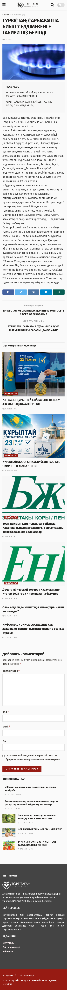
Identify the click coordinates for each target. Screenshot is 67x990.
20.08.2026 (8, 409)
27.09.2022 (23, 834)
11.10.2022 (23, 823)
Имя (5, 711)
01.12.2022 (10, 809)
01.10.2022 (10, 795)
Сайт (5, 741)
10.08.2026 (8, 616)
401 (18, 809)
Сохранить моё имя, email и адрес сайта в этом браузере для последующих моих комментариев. (33, 757)
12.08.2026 (8, 537)
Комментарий (11, 670)
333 (31, 823)
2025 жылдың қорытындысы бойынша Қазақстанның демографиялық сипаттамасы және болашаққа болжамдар (32, 528)
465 (19, 795)
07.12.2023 (23, 849)
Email (6, 726)
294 (32, 834)
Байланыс (7, 951)
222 (31, 849)
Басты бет (6, 15)
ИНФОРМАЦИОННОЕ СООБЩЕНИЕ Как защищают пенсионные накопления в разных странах (33, 629)
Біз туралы (8, 942)
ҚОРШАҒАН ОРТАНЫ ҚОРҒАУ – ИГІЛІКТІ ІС (40, 829)
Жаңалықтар (20, 15)
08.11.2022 (7, 39)
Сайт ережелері (11, 947)
